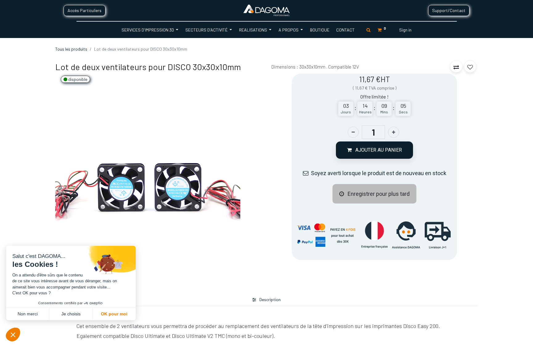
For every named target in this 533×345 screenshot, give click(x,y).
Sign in (405, 29)
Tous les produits (71, 49)
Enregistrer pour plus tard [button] (378, 194)
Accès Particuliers (84, 10)
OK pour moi (114, 313)
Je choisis (71, 313)
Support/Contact (448, 10)
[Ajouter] (393, 132)
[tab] (266, 299)
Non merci (28, 313)
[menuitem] (319, 30)
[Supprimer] (353, 132)
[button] (374, 150)
